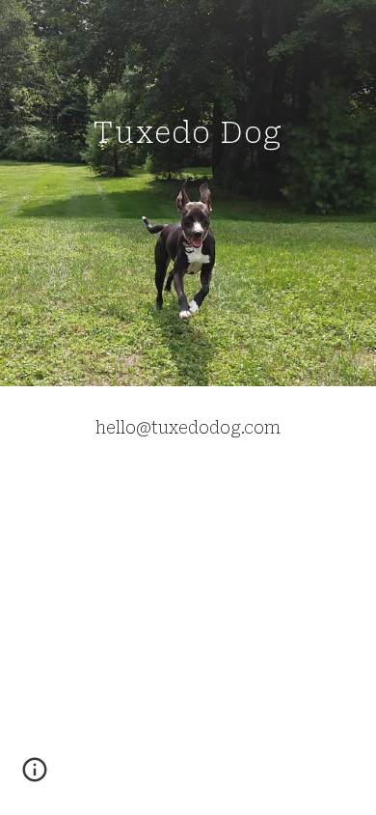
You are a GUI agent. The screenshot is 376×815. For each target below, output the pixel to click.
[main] (188, 192)
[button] (35, 776)
